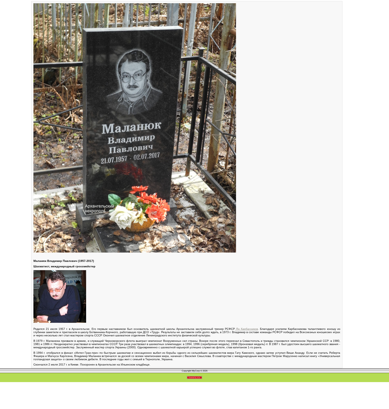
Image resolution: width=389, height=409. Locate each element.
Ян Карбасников (246, 328)
